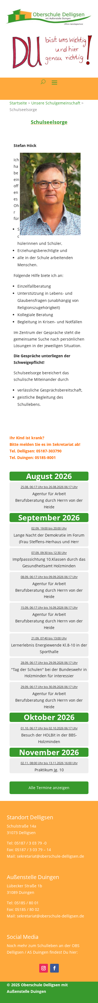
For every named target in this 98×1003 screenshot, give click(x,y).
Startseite (18, 103)
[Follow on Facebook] (54, 968)
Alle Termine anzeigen (49, 787)
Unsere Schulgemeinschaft (55, 103)
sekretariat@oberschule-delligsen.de (50, 856)
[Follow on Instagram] (43, 968)
